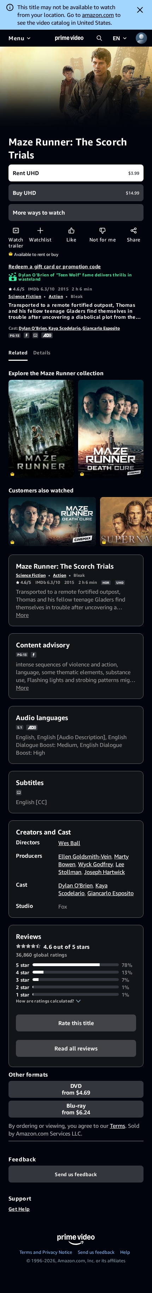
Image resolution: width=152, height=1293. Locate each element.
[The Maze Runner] (41, 429)
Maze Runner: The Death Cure (52, 521)
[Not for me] (102, 230)
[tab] (18, 352)
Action (56, 296)
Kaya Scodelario (64, 328)
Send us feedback (96, 1252)
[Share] (133, 230)
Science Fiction (24, 296)
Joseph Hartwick (104, 871)
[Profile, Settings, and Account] (141, 38)
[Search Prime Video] (99, 38)
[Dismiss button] (140, 10)
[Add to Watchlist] (40, 230)
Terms (117, 1125)
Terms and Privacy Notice (45, 1252)
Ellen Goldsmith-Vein (84, 856)
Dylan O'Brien (33, 328)
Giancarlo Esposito (101, 328)
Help (125, 1252)
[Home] (69, 38)
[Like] (71, 230)
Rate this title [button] (76, 1022)
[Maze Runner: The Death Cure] (111, 429)
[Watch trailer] (16, 230)
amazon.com (98, 14)
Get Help (19, 1209)
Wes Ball (69, 842)
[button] (48, 1001)
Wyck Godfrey (95, 864)
